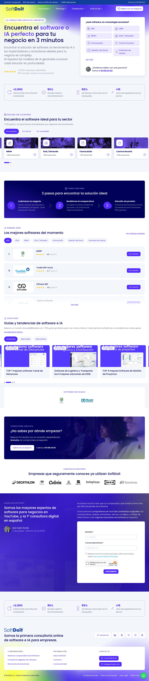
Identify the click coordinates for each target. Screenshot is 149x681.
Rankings (60, 8)
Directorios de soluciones (18, 664)
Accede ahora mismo (13, 332)
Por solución (11, 131)
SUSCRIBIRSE (110, 571)
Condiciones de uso (90, 675)
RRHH (93, 35)
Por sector (26, 131)
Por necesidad (43, 131)
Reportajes (25, 339)
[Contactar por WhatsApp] (143, 675)
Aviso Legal (97, 556)
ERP (92, 28)
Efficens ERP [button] (42, 284)
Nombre (89, 532)
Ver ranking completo (135, 233)
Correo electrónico (94, 543)
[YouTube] (128, 635)
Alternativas (41, 339)
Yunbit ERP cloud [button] (45, 267)
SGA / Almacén (126, 35)
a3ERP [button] (39, 251)
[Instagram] (135, 635)
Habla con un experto (131, 8)
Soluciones (43, 8)
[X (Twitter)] (122, 635)
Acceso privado (60, 664)
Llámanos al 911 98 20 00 (136, 2)
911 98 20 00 (107, 70)
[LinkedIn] (115, 635)
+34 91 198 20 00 (110, 658)
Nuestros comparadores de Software (24, 655)
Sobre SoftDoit (59, 655)
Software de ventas (125, 52)
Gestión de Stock (99, 50)
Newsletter (104, 635)
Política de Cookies (137, 675)
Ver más (89, 59)
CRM (121, 28)
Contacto (57, 660)
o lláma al (46, 447)
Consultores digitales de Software (22, 660)
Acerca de (95, 8)
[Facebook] (142, 635)
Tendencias (77, 8)
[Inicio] (15, 9)
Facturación (97, 43)
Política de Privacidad (110, 556)
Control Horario (126, 43)
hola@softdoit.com (112, 664)
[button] (23, 254)
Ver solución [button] (134, 254)
